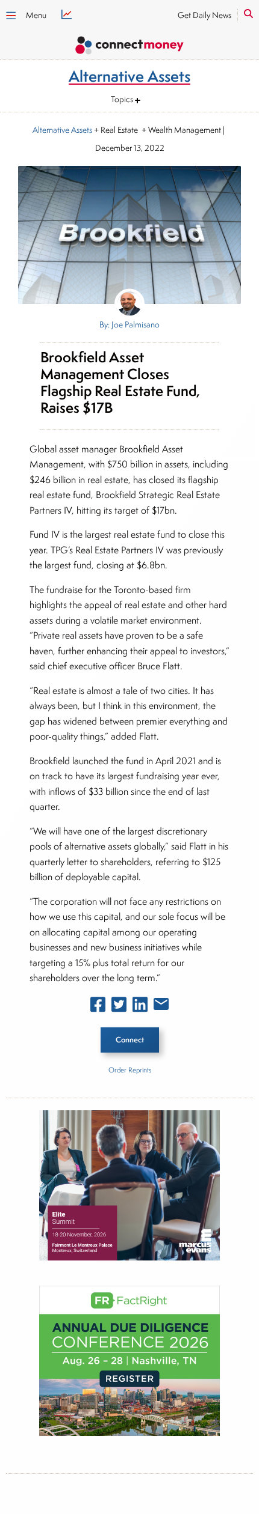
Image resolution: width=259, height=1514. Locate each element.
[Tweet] (118, 1007)
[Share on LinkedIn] (140, 1007)
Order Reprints (129, 1069)
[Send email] (161, 1006)
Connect (130, 1040)
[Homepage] (129, 47)
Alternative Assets (62, 129)
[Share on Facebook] (97, 1007)
